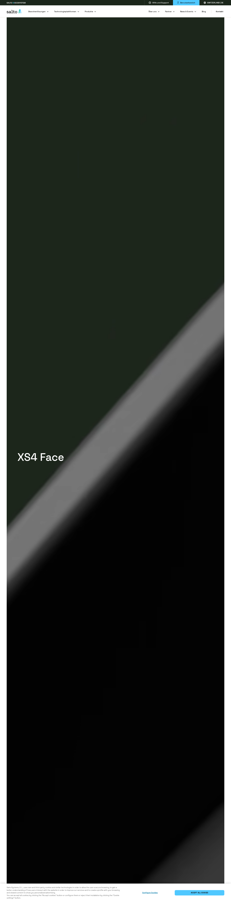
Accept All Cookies (199, 893)
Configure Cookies (150, 893)
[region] (115, 893)
